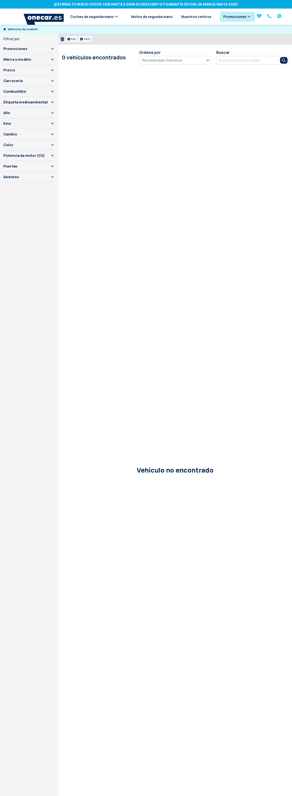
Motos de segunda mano (152, 16)
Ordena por (150, 52)
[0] (259, 16)
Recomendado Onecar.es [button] (162, 60)
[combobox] (245, 60)
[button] (29, 49)
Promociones (234, 16)
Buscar (223, 52)
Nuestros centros (196, 16)
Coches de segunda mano (92, 16)
